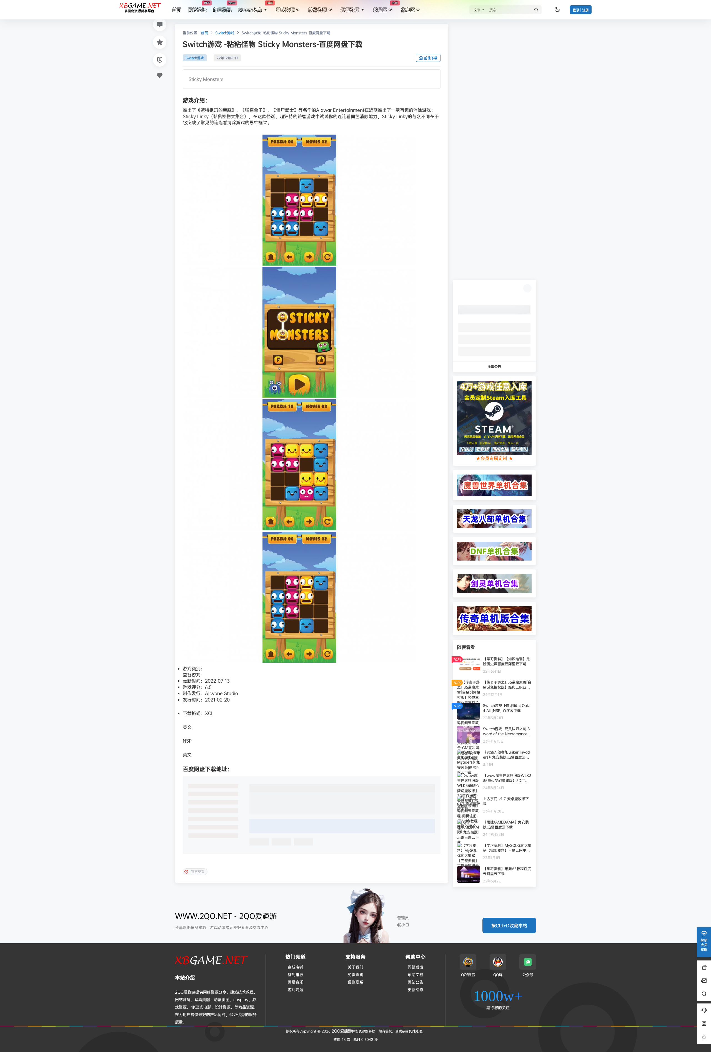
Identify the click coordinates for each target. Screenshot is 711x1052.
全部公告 (494, 366)
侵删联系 (355, 982)
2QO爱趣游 (341, 1030)
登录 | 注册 (581, 10)
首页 (204, 32)
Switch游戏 (224, 32)
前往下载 (430, 58)
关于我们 (355, 967)
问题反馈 (415, 967)
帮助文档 (415, 974)
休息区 (408, 10)
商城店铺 (295, 967)
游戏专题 (295, 989)
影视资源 (350, 10)
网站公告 (415, 982)
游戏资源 (285, 10)
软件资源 (318, 10)
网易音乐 (295, 982)
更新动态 (415, 989)
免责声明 (355, 974)
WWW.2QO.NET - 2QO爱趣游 (226, 916)
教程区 (385, 7)
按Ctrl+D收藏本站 (509, 925)
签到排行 (295, 974)
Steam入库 (255, 7)
